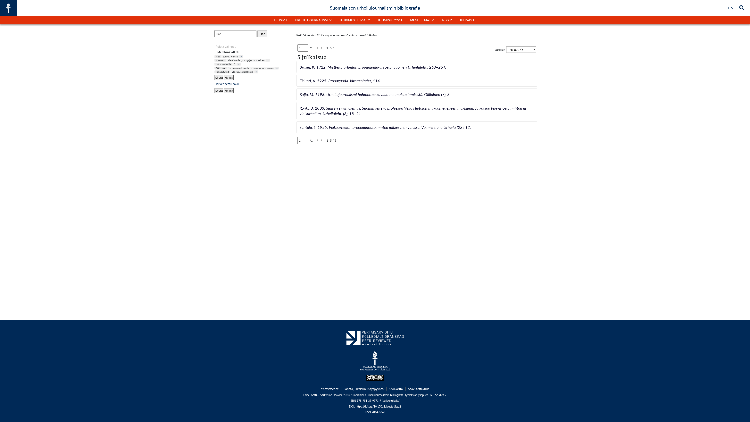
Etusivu (280, 20)
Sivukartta (396, 389)
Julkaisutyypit (390, 20)
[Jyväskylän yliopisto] (375, 363)
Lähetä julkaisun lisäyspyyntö (364, 389)
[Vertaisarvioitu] (374, 339)
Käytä (219, 77)
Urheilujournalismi (312, 20)
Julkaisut (468, 20)
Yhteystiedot (329, 389)
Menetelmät (420, 20)
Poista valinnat (225, 46)
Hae (262, 34)
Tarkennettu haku (227, 84)
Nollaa (228, 77)
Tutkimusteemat (353, 20)
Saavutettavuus (418, 389)
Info (445, 20)
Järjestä (500, 49)
